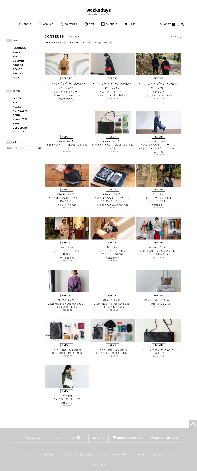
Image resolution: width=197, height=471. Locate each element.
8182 (16, 102)
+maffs (17, 98)
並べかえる (174, 36)
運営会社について (163, 454)
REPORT (18, 73)
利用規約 (139, 454)
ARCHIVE (48, 24)
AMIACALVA (20, 111)
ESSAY (17, 56)
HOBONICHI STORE (129, 438)
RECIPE (17, 69)
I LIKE (132, 24)
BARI (16, 123)
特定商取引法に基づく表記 (77, 454)
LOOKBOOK (20, 48)
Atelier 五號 (20, 119)
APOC (16, 115)
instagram (34, 438)
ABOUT (27, 24)
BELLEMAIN (20, 128)
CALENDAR (111, 24)
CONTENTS (71, 24)
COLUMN (18, 61)
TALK (16, 77)
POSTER (18, 65)
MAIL (101, 438)
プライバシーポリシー (113, 454)
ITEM (91, 24)
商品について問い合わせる (39, 454)
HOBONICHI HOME (167, 438)
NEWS (16, 52)
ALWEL (17, 107)
